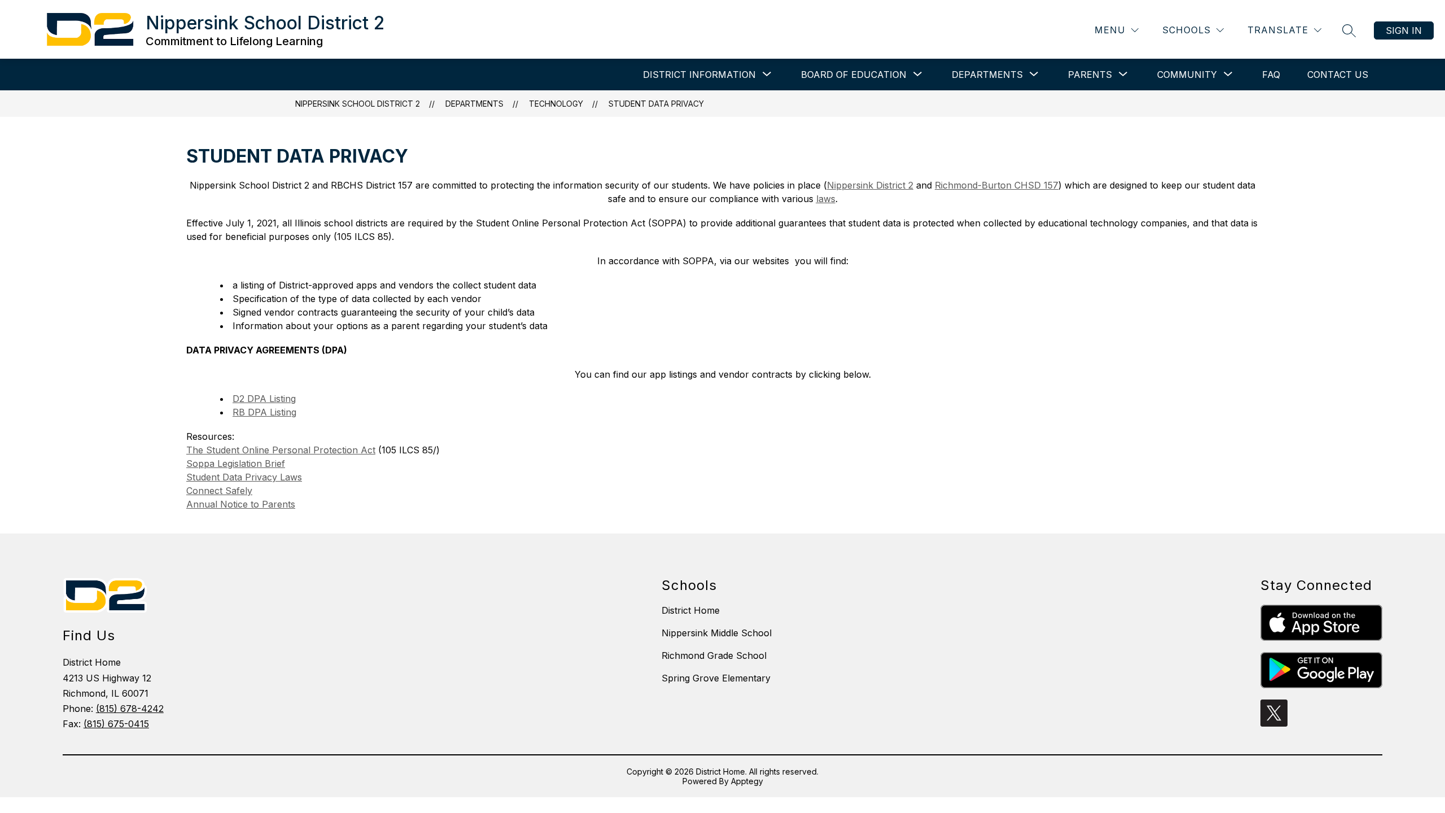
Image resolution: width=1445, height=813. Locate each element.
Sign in (1404, 30)
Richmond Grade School (714, 655)
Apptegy (747, 781)
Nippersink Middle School (717, 633)
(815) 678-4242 (130, 708)
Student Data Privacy (656, 103)
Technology (556, 103)
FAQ (1271, 74)
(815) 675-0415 (116, 723)
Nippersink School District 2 (357, 103)
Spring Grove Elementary (716, 678)
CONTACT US (1337, 74)
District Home (691, 610)
